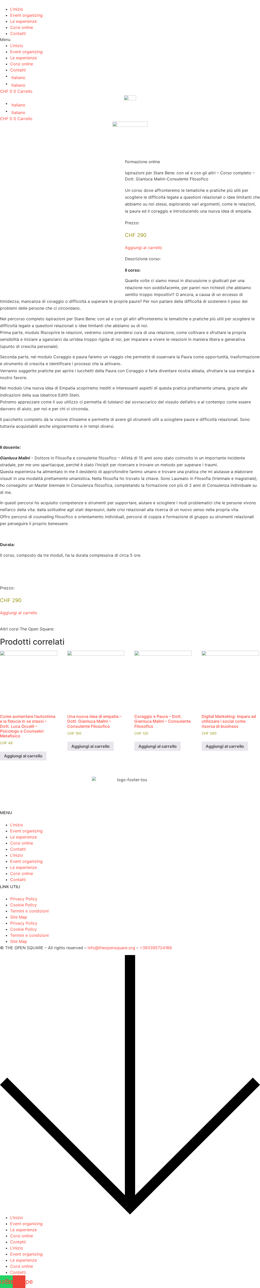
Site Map (18, 917)
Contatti (18, 33)
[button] (130, 39)
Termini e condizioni (29, 910)
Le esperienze (23, 21)
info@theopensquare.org (111, 947)
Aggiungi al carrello (23, 755)
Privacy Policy (23, 898)
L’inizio (16, 9)
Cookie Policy (23, 904)
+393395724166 (156, 947)
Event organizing (26, 15)
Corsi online (21, 27)
